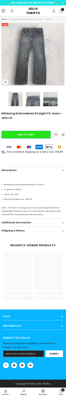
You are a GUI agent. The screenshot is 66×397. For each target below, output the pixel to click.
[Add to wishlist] (56, 134)
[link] (17, 293)
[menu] (3, 11)
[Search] (12, 11)
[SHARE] (62, 134)
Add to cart (26, 134)
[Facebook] (6, 365)
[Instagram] (14, 365)
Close (63, 3)
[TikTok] (22, 365)
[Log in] (54, 11)
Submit (54, 353)
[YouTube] (30, 365)
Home (4, 19)
